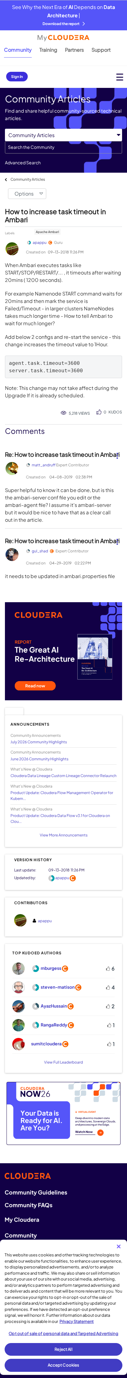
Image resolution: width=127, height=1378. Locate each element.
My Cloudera (22, 1219)
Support (101, 49)
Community (18, 49)
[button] (117, 453)
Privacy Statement (76, 1321)
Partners (74, 49)
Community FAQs (28, 1204)
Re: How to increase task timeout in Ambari (62, 454)
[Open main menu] (120, 77)
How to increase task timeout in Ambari (55, 215)
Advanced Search (23, 162)
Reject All (63, 1349)
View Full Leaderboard (63, 1062)
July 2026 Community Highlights (38, 742)
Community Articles (27, 179)
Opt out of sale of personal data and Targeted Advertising (63, 1333)
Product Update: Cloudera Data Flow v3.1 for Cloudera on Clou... (60, 818)
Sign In (17, 76)
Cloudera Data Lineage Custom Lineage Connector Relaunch (63, 775)
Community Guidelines (36, 1192)
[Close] (118, 1246)
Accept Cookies (64, 1365)
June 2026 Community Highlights (39, 759)
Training (48, 49)
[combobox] (63, 147)
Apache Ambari (47, 232)
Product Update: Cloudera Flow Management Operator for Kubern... (61, 795)
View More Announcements (64, 835)
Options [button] (24, 193)
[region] (63, 1307)
